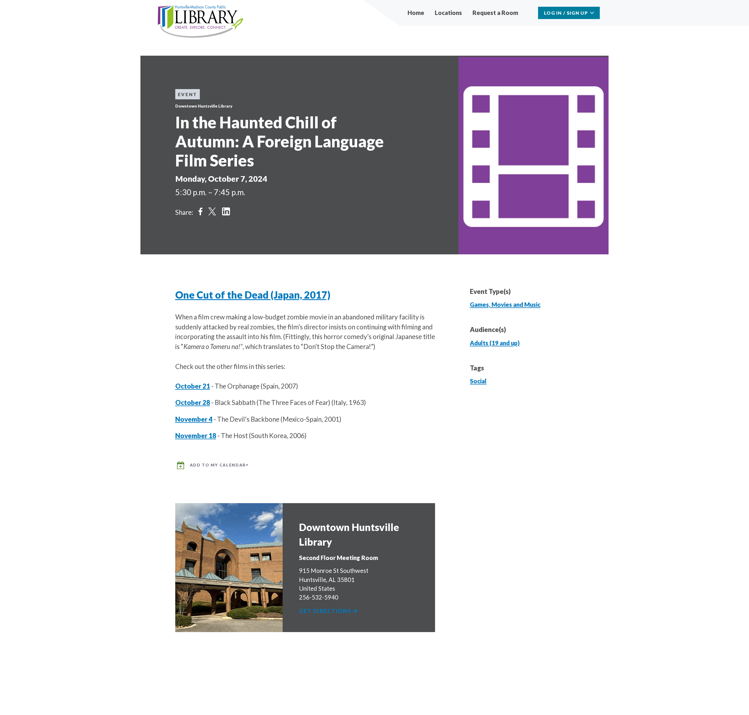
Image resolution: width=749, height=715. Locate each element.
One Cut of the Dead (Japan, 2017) (252, 295)
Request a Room (495, 12)
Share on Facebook (200, 211)
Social (478, 380)
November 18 (195, 436)
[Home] (200, 21)
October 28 (192, 402)
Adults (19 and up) (495, 342)
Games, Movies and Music (505, 304)
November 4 (193, 419)
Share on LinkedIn (226, 211)
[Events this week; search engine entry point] (529, 12)
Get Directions (326, 611)
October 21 (192, 386)
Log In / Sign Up (566, 13)
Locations (448, 12)
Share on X (212, 211)
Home (416, 12)
